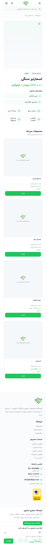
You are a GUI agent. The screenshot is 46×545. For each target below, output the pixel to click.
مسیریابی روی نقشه (31, 523)
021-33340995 (33, 468)
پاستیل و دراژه (29, 15)
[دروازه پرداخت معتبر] (37, 495)
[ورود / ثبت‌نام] (12, 3)
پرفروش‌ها (38, 433)
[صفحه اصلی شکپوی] (26, 3)
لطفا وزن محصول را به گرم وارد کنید (30, 528)
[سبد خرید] (6, 3)
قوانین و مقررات (36, 454)
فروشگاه (37, 15)
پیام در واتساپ (34, 483)
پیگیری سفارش (37, 444)
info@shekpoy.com (31, 480)
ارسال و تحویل (37, 451)
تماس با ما (38, 458)
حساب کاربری (37, 447)
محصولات (38, 426)
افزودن (8, 541)
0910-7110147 (33, 474)
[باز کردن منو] (39, 3)
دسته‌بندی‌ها (38, 429)
